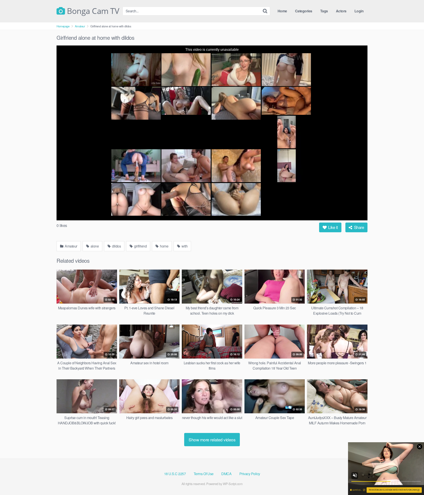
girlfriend (140, 246)
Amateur (80, 26)
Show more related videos (212, 439)
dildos (116, 246)
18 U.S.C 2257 (175, 473)
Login (359, 10)
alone (94, 246)
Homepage (63, 26)
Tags (324, 10)
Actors (341, 10)
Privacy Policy (249, 473)
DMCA (226, 473)
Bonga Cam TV (92, 11)
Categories (303, 10)
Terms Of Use (204, 473)
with (184, 246)
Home (282, 10)
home (163, 246)
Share (358, 227)
